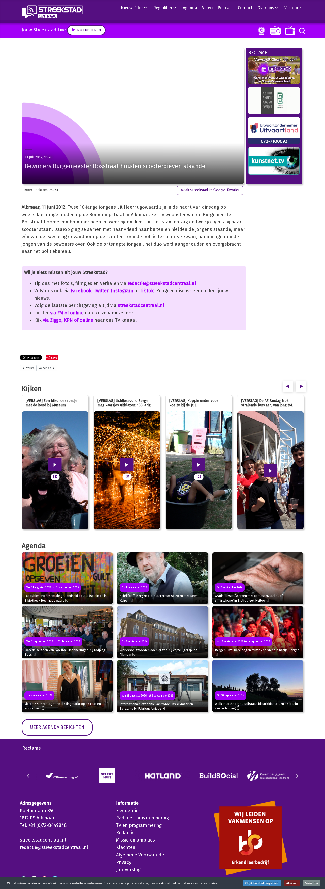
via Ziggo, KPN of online (68, 320)
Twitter (101, 291)
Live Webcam (260, 31)
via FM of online (67, 313)
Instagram (122, 291)
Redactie (125, 832)
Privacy (123, 862)
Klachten (125, 847)
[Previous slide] (28, 776)
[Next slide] (297, 776)
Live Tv (289, 30)
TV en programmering (139, 825)
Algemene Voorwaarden (141, 855)
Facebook (81, 291)
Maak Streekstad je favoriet (210, 190)
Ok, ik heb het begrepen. (262, 883)
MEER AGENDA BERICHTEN (57, 727)
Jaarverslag (128, 869)
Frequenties (128, 810)
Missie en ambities (135, 840)
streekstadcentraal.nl (141, 305)
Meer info (311, 883)
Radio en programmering (142, 818)
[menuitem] (136, 7)
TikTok (147, 291)
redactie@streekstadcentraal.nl (162, 283)
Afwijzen (292, 883)
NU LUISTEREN (274, 30)
